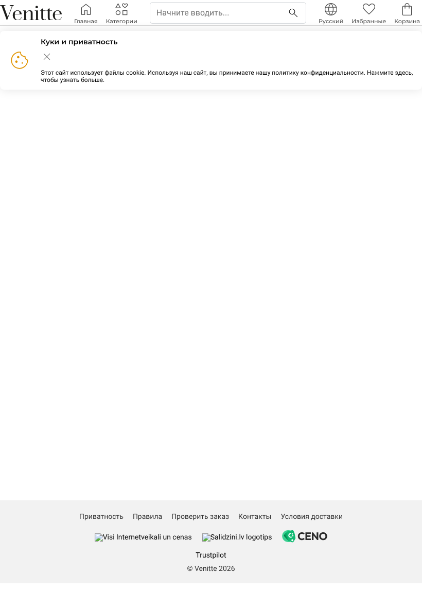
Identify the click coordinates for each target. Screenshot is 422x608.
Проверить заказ (200, 517)
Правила (147, 517)
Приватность (101, 517)
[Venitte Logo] (31, 13)
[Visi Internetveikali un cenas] (143, 537)
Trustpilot (211, 555)
